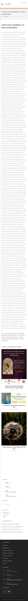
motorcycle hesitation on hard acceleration (10, 524)
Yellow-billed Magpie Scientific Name (10, 338)
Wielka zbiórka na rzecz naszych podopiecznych (11, 526)
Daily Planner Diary (12, 335)
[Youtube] (8, 504)
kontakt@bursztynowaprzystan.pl (14, 579)
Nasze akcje (5, 558)
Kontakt (4, 563)
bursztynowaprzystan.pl (12, 584)
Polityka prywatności (7, 560)
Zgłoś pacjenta (6, 512)
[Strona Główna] (1, 16)
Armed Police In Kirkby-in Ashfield (15, 337)
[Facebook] (4, 504)
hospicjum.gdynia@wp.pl (10, 492)
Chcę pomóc (5, 514)
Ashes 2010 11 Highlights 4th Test (9, 333)
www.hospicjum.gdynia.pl (11, 496)
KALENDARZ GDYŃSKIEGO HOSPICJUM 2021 (14, 406)
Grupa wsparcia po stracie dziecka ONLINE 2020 (14, 447)
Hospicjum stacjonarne (8, 550)
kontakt (4, 516)
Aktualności (5, 545)
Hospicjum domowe (7, 555)
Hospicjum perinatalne (8, 553)
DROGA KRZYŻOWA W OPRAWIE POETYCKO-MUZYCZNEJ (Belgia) (14, 386)
